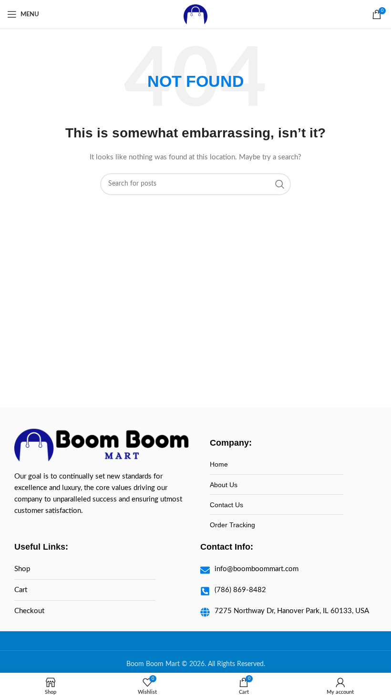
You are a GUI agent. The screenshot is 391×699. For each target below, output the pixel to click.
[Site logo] (195, 14)
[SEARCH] (280, 184)
